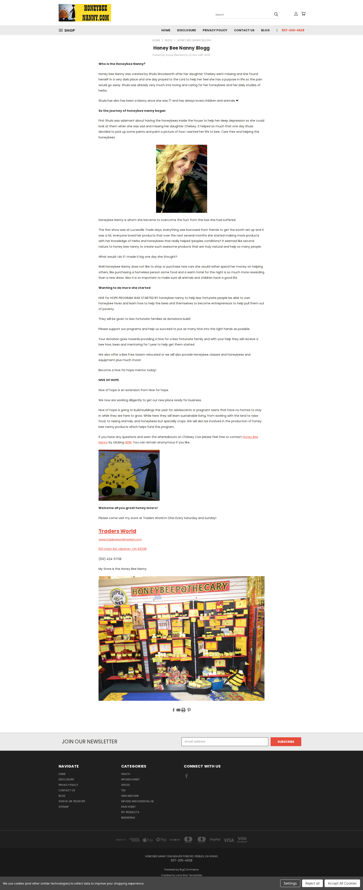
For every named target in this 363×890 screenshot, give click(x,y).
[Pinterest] (189, 710)
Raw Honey (128, 806)
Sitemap (64, 806)
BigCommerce (189, 869)
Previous (352, 877)
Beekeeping (128, 817)
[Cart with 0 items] (303, 14)
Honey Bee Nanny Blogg (181, 48)
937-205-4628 (293, 30)
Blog (265, 30)
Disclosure (186, 30)
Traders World (117, 531)
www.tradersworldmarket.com (120, 539)
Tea (123, 790)
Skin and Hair (130, 796)
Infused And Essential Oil (137, 801)
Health (125, 774)
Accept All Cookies (342, 883)
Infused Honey (130, 779)
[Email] (178, 710)
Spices (125, 785)
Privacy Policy (215, 30)
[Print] (183, 710)
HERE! (128, 442)
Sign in (63, 801)
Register (79, 801)
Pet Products (130, 812)
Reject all (312, 883)
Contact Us (244, 30)
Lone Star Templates (189, 875)
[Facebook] (173, 710)
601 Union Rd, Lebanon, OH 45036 (123, 549)
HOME (165, 30)
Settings (290, 883)
